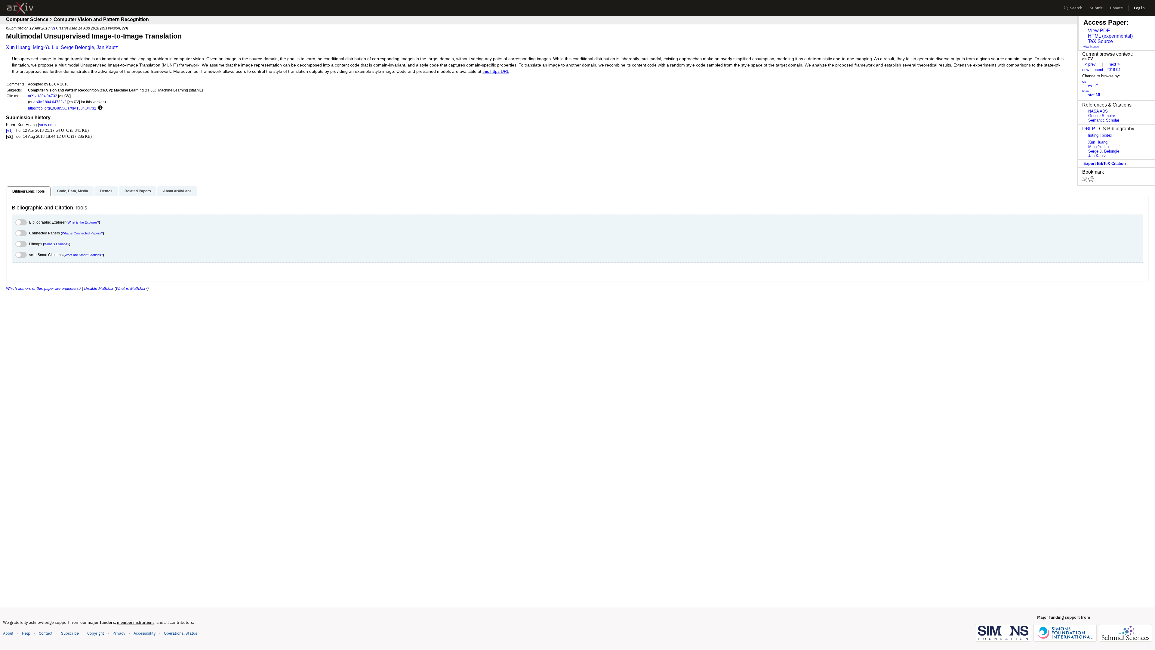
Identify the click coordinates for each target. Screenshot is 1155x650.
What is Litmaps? (56, 244)
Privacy (118, 633)
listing (1093, 135)
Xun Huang (18, 47)
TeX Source (1100, 41)
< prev (1090, 64)
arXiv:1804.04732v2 (49, 102)
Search (1076, 8)
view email (48, 124)
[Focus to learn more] (99, 108)
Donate (1116, 8)
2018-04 (1113, 69)
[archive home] (20, 8)
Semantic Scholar (1103, 120)
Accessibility (145, 633)
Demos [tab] (106, 191)
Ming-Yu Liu (45, 47)
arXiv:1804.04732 (42, 96)
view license (1091, 46)
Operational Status (180, 633)
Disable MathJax (98, 288)
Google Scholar (1101, 115)
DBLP (1088, 128)
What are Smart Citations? (84, 255)
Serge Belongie (77, 47)
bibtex (1107, 135)
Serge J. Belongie (1103, 151)
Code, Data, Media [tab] (72, 191)
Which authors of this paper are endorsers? (43, 288)
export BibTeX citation (1104, 163)
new (1085, 69)
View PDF (1099, 30)
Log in (1139, 8)
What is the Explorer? (83, 222)
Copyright (95, 633)
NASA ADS (1098, 111)
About (8, 633)
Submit (1096, 8)
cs (1084, 81)
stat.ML (1094, 95)
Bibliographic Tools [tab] (28, 191)
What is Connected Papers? (82, 233)
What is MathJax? (131, 288)
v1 (54, 28)
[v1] (9, 130)
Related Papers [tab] (138, 191)
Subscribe (70, 633)
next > (1114, 64)
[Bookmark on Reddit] (1091, 180)
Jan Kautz (107, 47)
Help (26, 633)
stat (1085, 90)
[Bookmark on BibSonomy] (1085, 180)
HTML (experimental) (1110, 36)
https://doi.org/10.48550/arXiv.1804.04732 (62, 108)
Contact (46, 633)
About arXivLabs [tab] (177, 191)
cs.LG (1093, 86)
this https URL (495, 71)
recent (1097, 69)
